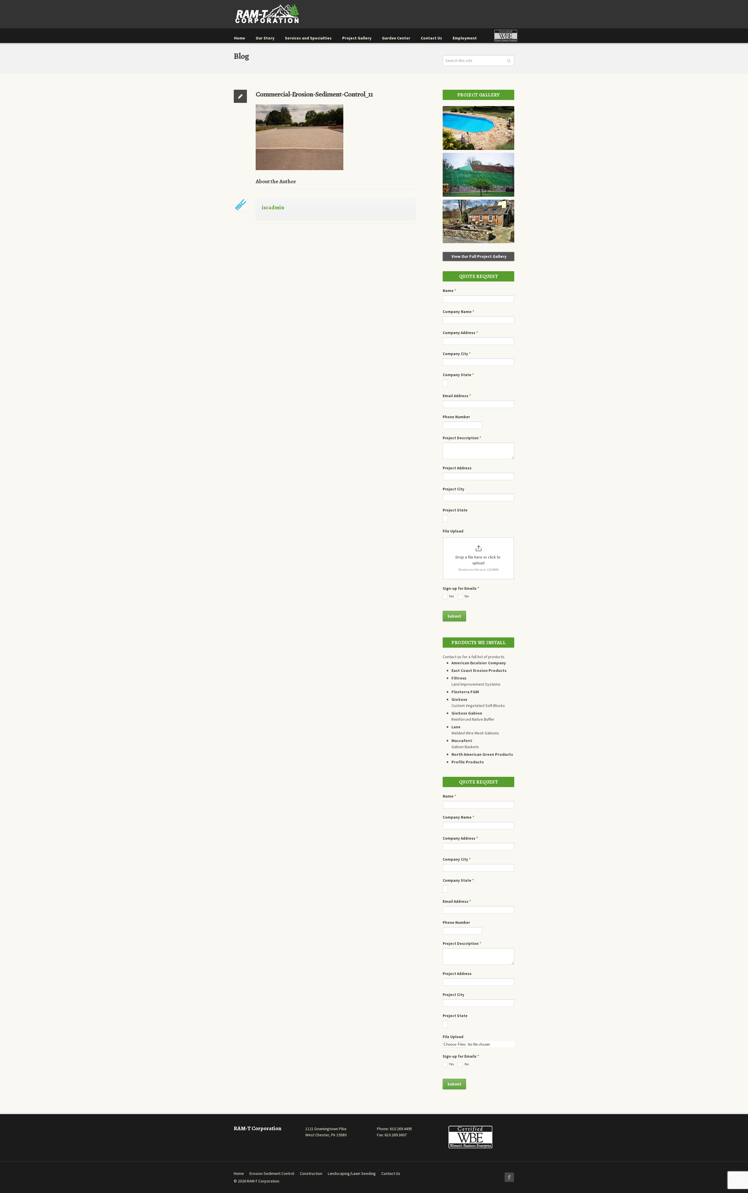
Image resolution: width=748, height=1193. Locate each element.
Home (239, 1173)
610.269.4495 (401, 1128)
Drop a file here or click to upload (478, 560)
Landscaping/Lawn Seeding (352, 1173)
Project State (455, 510)
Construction (311, 1173)
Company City (457, 353)
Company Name (458, 311)
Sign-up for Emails (461, 588)
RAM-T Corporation (263, 1181)
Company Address (460, 332)
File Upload (453, 531)
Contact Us (390, 1173)
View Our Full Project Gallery (478, 256)
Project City (453, 489)
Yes (451, 596)
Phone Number (456, 416)
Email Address (457, 395)
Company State (458, 374)
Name (449, 290)
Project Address (457, 468)
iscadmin (273, 207)
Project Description (462, 437)
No (466, 596)
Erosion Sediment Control (272, 1173)
